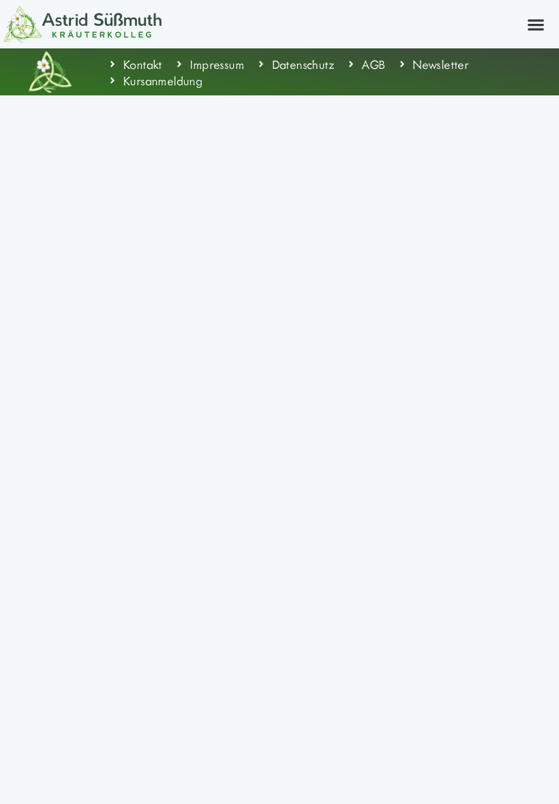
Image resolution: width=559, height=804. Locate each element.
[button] (535, 24)
